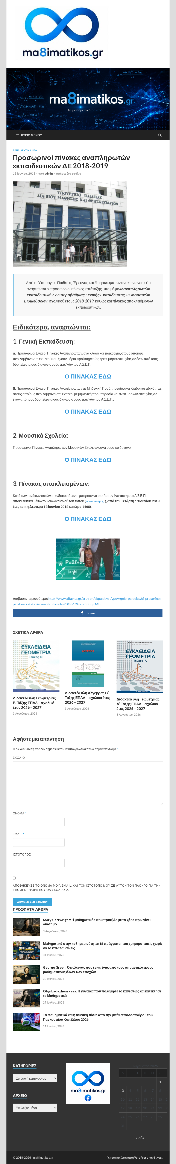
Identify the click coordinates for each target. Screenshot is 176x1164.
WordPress (140, 1157)
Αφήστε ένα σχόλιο (68, 173)
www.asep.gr (95, 501)
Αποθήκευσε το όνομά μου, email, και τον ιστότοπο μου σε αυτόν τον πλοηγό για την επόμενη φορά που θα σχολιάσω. (87, 888)
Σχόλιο (20, 757)
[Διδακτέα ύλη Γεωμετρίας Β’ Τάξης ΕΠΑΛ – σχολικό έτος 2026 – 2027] (36, 693)
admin (49, 173)
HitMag (157, 1157)
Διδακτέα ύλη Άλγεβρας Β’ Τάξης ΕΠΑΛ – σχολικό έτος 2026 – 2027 (87, 698)
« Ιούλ (139, 1138)
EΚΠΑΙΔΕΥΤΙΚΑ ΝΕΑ (25, 150)
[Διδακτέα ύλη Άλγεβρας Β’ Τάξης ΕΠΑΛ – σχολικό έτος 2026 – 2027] (88, 688)
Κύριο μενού (31, 135)
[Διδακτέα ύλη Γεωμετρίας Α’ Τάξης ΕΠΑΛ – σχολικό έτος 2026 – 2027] (140, 694)
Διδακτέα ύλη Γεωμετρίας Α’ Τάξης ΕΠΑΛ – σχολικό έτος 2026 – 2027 (138, 704)
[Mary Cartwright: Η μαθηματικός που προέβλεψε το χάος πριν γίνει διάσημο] (26, 920)
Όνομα (20, 813)
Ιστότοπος (22, 854)
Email (18, 834)
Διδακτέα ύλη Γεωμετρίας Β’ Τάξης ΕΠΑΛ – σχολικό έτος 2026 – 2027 (34, 703)
